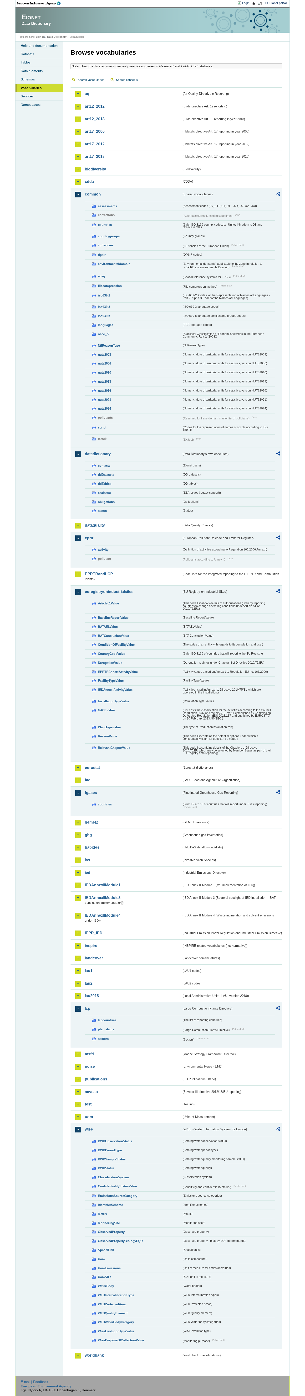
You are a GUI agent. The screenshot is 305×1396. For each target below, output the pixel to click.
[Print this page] (254, 3)
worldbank (94, 1355)
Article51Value (108, 603)
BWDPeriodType (110, 1150)
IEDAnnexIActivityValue (115, 690)
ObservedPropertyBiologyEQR (120, 1241)
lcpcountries (107, 1020)
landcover (94, 958)
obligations (106, 502)
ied (87, 873)
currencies (105, 245)
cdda (89, 182)
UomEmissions (109, 1268)
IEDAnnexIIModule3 (103, 898)
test (88, 1104)
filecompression (110, 286)
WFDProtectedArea (112, 1304)
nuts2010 (104, 372)
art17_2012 (95, 144)
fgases (91, 793)
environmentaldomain (114, 264)
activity (103, 549)
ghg (88, 835)
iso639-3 (104, 307)
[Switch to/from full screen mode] (260, 3)
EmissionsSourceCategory (117, 1196)
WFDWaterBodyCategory (116, 1322)
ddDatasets (106, 474)
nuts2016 (104, 390)
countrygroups (109, 236)
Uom (101, 1259)
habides (92, 847)
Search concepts (127, 80)
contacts (104, 465)
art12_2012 (95, 106)
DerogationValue (110, 663)
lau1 (88, 971)
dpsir (102, 255)
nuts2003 (104, 354)
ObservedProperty (111, 1232)
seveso (91, 1092)
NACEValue (106, 710)
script (102, 427)
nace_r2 (103, 334)
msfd (89, 1054)
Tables (25, 62)
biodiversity (95, 169)
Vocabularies (31, 88)
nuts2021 (104, 400)
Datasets (27, 54)
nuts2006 (104, 363)
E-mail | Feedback (34, 1382)
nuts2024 (104, 408)
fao (88, 780)
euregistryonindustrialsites (109, 592)
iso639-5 (104, 316)
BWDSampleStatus (112, 1159)
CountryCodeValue (111, 654)
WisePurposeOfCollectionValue (121, 1340)
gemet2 (91, 822)
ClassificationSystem (113, 1177)
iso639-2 (104, 295)
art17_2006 (95, 131)
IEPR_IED (93, 933)
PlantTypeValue (109, 727)
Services (27, 96)
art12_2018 (95, 119)
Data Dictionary (56, 36)
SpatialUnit (106, 1250)
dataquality (95, 525)
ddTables (104, 484)
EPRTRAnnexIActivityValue (118, 672)
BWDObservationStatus (115, 1141)
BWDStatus (106, 1168)
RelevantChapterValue (114, 748)
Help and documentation (39, 46)
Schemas (28, 79)
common (93, 194)
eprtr (89, 538)
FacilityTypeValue (111, 680)
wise (89, 1129)
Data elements (32, 71)
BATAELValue (108, 627)
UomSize (104, 1277)
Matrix (102, 1214)
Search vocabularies (91, 80)
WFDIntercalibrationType (116, 1295)
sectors (103, 1039)
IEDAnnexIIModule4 (103, 915)
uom (89, 1117)
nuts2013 (104, 381)
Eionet (40, 36)
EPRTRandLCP (99, 574)
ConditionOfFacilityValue (116, 644)
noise (90, 1066)
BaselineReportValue (113, 617)
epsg (101, 276)
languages (105, 325)
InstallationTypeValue (113, 701)
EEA (40, 3)
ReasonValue (107, 736)
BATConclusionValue (113, 636)
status (102, 511)
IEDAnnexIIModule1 (103, 885)
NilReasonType (109, 345)
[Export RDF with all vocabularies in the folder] (278, 194)
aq (87, 94)
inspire (91, 946)
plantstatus (106, 1029)
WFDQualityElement (112, 1313)
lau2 (88, 983)
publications (96, 1079)
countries (105, 225)
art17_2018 (95, 156)
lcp (87, 1008)
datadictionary (98, 454)
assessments (107, 206)
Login (245, 3)
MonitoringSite (109, 1223)
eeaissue (104, 493)
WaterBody (106, 1286)
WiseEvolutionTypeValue (116, 1331)
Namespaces (31, 104)
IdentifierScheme (110, 1205)
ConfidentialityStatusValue (117, 1186)
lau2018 (92, 996)
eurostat (92, 768)
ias (87, 860)
